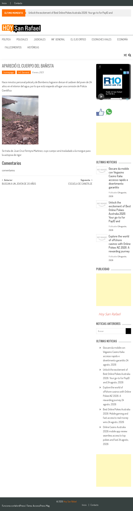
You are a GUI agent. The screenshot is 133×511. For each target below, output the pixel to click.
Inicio (4, 3)
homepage (9, 72)
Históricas (33, 47)
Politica (6, 39)
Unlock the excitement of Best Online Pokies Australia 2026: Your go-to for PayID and (71, 12)
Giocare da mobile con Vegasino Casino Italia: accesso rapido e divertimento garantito (119, 178)
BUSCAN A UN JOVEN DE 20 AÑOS (19, 184)
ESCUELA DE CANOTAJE (80, 184)
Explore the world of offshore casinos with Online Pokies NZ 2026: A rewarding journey (120, 243)
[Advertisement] (113, 139)
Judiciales (40, 39)
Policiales (22, 39)
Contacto (18, 3)
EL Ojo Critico (78, 39)
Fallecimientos (13, 47)
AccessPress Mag (41, 505)
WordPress (20, 505)
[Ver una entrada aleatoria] (125, 55)
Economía (122, 39)
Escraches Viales (101, 39)
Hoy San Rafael (110, 314)
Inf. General (58, 39)
